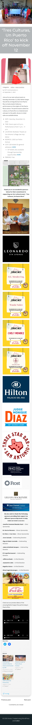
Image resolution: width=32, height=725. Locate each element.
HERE (14, 147)
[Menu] (16, 6)
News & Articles (19, 87)
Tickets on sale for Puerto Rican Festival (20, 664)
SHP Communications (10, 90)
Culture (12, 87)
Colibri (17, 721)
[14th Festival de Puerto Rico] (8, 677)
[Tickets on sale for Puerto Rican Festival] (20, 658)
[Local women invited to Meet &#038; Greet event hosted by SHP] (8, 658)
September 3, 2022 (10, 92)
